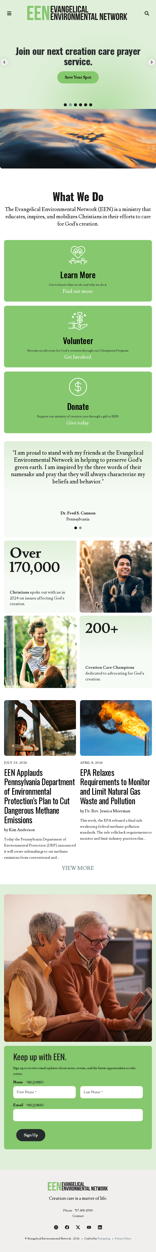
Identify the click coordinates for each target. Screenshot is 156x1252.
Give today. (78, 423)
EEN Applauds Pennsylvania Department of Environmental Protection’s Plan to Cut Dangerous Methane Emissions (39, 796)
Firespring (104, 1238)
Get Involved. (78, 357)
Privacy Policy (123, 1238)
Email (18, 1105)
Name (18, 1082)
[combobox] (137, 13)
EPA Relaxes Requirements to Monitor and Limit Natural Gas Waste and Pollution (115, 786)
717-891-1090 (83, 1210)
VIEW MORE (78, 868)
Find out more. (78, 291)
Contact (78, 1216)
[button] (7, 13)
